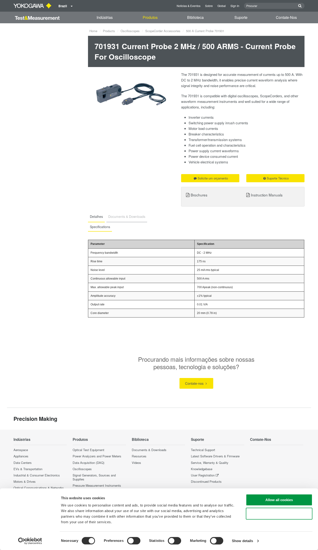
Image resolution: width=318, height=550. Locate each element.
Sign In (234, 6)
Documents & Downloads (149, 450)
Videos (136, 462)
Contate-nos (195, 383)
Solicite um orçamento (213, 178)
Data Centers (23, 462)
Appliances (21, 456)
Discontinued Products (206, 481)
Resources (139, 456)
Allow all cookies (279, 500)
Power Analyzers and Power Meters (97, 456)
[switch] (133, 540)
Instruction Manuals (267, 194)
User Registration (203, 475)
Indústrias (105, 17)
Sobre (209, 6)
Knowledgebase (201, 469)
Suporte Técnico (278, 178)
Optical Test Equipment (88, 450)
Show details (242, 541)
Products (109, 31)
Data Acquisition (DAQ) (88, 462)
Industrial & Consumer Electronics (37, 475)
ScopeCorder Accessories (162, 31)
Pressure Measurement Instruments (97, 485)
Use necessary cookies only (279, 514)
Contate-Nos (286, 17)
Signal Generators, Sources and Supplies (94, 477)
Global (221, 6)
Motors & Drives (25, 481)
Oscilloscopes (130, 31)
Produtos (150, 17)
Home (93, 31)
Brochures (199, 194)
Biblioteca (195, 17)
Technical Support (203, 450)
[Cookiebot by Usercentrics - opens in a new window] (30, 540)
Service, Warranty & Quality (209, 462)
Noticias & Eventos (188, 6)
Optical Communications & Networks (39, 488)
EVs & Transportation (28, 469)
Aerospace (21, 450)
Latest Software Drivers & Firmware (215, 456)
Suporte (240, 17)
